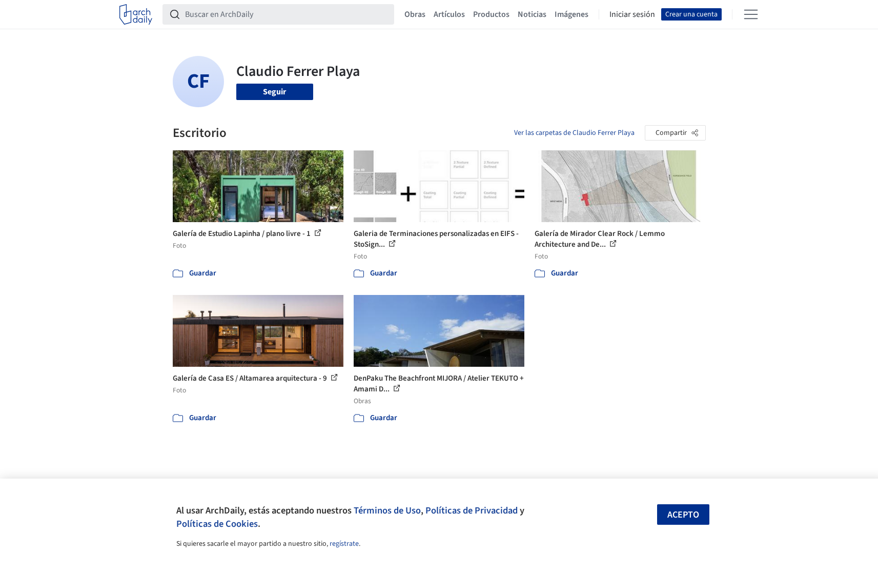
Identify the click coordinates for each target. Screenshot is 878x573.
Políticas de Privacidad (471, 510)
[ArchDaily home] (135, 14)
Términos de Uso (387, 510)
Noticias (532, 14)
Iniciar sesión (632, 14)
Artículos (449, 14)
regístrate (344, 544)
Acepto (683, 514)
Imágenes (571, 14)
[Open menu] (751, 14)
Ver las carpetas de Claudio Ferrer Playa (574, 132)
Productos (491, 14)
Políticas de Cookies (217, 523)
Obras (414, 14)
